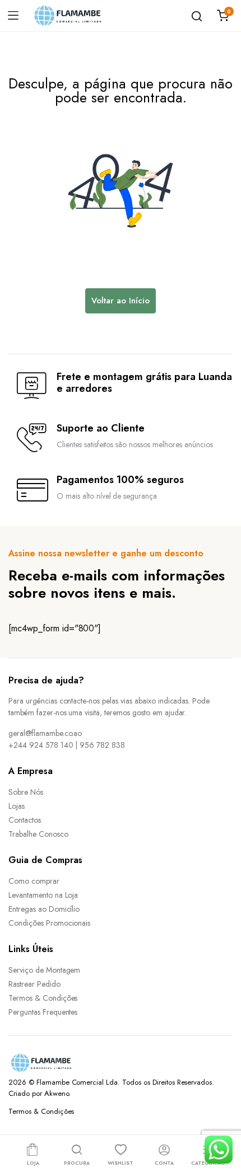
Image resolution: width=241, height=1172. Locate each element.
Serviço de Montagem (44, 970)
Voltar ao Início (120, 300)
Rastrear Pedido (34, 984)
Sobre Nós (25, 792)
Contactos (24, 820)
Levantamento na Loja (43, 895)
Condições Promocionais (49, 923)
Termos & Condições (42, 998)
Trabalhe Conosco (38, 834)
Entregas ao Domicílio (44, 909)
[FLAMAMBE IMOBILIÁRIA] (76, 15)
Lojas (16, 806)
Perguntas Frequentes (42, 1012)
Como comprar (33, 881)
